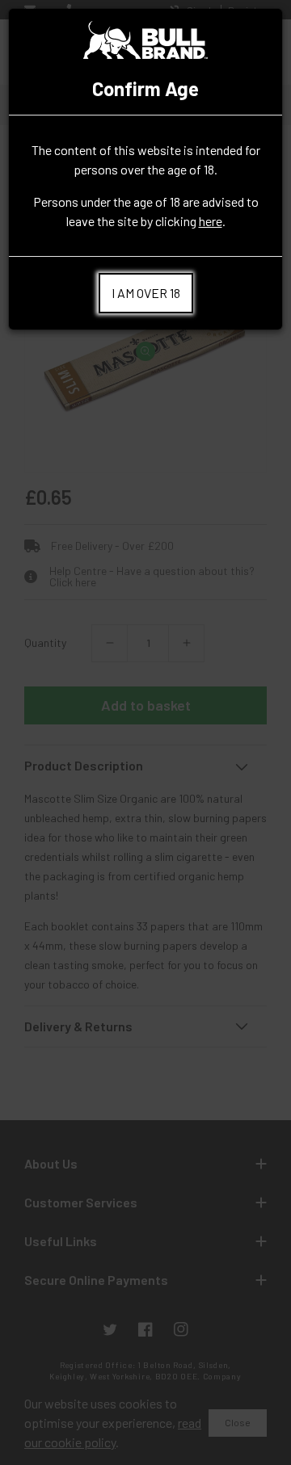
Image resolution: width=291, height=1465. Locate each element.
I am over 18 (146, 292)
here (210, 221)
